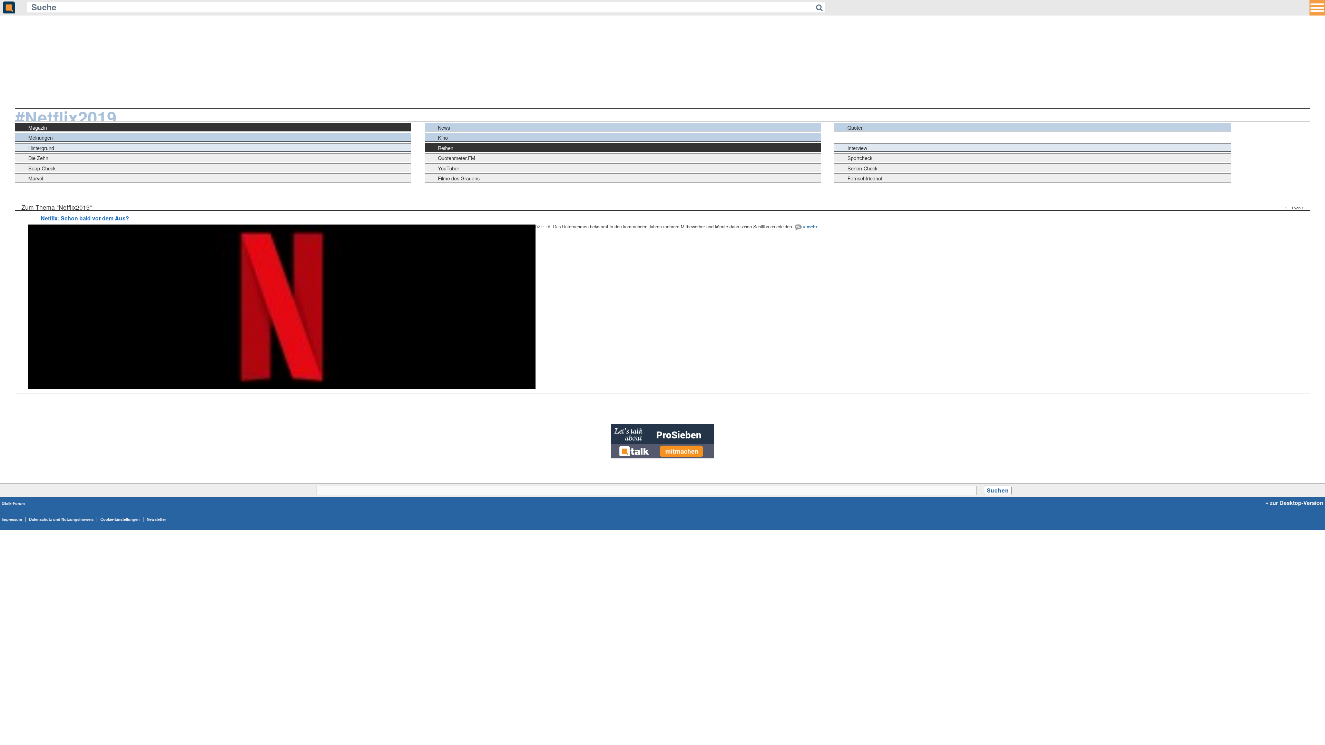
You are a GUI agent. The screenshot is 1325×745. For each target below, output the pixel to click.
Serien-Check (862, 168)
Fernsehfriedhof (864, 178)
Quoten (855, 127)
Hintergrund (41, 147)
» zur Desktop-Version (1294, 503)
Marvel (35, 178)
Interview (857, 147)
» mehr (810, 226)
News (444, 127)
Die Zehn (38, 157)
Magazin (37, 127)
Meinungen (40, 137)
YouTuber (448, 168)
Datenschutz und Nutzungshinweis (61, 519)
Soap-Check (42, 168)
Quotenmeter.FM (456, 157)
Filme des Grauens (459, 178)
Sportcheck (859, 157)
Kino (443, 137)
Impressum (12, 519)
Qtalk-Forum (13, 503)
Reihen (445, 147)
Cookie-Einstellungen (120, 519)
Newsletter (156, 519)
